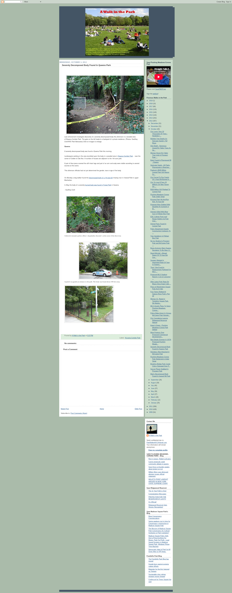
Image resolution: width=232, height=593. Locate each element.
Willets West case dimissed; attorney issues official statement (158, 474)
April (153, 394)
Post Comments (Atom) (79, 413)
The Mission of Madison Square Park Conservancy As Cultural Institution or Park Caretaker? (160, 531)
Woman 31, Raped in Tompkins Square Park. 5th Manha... (159, 301)
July (152, 385)
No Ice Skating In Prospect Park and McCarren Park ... (160, 243)
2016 (151, 109)
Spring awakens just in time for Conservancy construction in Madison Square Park (159, 524)
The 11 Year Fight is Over (157, 491)
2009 (151, 412)
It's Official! (152, 502)
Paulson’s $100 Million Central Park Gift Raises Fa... (159, 172)
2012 (151, 121)
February (154, 400)
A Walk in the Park (155, 435)
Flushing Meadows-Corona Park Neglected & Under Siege (159, 359)
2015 (151, 112)
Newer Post (65, 409)
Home (102, 409)
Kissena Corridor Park (125, 156)
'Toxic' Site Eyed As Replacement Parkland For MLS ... (160, 270)
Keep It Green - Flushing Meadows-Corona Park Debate (159, 328)
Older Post (138, 409)
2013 (151, 118)
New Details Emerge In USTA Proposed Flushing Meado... (160, 342)
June (153, 388)
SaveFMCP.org (160, 89)
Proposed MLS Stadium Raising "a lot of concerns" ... (160, 277)
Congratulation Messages (157, 494)
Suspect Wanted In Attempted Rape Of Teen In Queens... (160, 262)
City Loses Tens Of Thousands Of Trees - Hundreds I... (159, 134)
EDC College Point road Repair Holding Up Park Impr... (159, 219)
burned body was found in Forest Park (98, 185)
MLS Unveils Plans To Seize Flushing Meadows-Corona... (160, 308)
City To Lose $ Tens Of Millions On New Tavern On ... (159, 185)
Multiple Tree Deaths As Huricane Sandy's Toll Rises (158, 141)
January (154, 403)
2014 (151, 115)
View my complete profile (157, 450)
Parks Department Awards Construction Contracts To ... (160, 231)
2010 (151, 409)
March (153, 397)
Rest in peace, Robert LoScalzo (160, 459)
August (153, 383)
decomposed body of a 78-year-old (101, 178)
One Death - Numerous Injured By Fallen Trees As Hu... (160, 148)
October (154, 129)
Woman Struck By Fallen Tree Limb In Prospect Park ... (159, 155)
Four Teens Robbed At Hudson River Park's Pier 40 (160, 294)
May (152, 391)
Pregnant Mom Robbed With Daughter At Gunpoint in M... (160, 207)
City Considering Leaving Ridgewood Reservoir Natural (159, 320)
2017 (151, 106)
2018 (151, 103)
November (155, 126)
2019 (151, 101)
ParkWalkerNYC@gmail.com (157, 442)
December (155, 123)
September (155, 380)
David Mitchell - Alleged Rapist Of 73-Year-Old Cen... (159, 255)
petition (155, 94)
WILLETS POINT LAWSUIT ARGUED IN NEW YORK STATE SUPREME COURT (158, 481)
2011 (151, 406)
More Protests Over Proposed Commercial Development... (159, 335)
